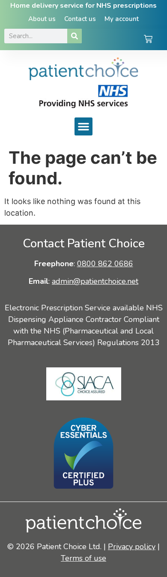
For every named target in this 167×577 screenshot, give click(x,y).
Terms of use (83, 558)
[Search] (74, 36)
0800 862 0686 (105, 263)
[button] (83, 126)
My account (121, 19)
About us (42, 19)
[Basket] (148, 40)
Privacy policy (131, 546)
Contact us (80, 19)
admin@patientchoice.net (95, 281)
